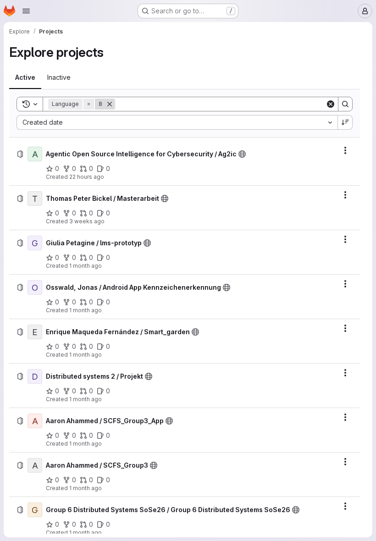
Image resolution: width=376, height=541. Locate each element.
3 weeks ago (87, 221)
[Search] (345, 104)
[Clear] (330, 104)
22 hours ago (86, 176)
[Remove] (109, 104)
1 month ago (85, 265)
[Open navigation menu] (26, 11)
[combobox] (177, 122)
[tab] (25, 77)
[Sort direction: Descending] (345, 122)
